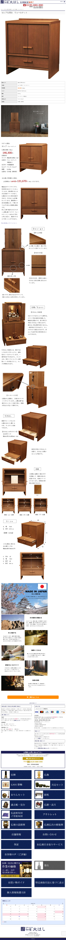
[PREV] (3, 903)
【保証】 (39, 738)
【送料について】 (17, 720)
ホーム (2, 9)
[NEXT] (62, 903)
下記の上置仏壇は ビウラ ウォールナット (9, 223)
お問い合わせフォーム (34, 758)
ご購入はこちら (33, 697)
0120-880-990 (36, 935)
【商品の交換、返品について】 (43, 748)
